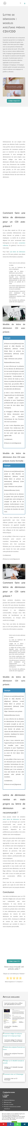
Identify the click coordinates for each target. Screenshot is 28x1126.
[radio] (7, 978)
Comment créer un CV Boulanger (10, 1079)
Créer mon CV (14, 101)
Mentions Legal (7, 1102)
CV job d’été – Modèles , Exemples (11, 1027)
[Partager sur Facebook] (10, 1124)
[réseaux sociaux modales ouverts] (24, 1124)
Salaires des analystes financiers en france (13, 1054)
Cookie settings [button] (6, 1122)
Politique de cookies (8, 1104)
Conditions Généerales (9, 1100)
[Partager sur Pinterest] (3, 1124)
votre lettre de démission (11, 819)
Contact (6, 1095)
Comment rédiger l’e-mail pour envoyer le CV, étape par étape (13, 1040)
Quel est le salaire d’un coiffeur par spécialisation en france (13, 1003)
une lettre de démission (17, 252)
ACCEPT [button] (14, 1122)
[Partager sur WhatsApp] (17, 1124)
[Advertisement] (14, 125)
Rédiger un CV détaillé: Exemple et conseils (13, 1067)
